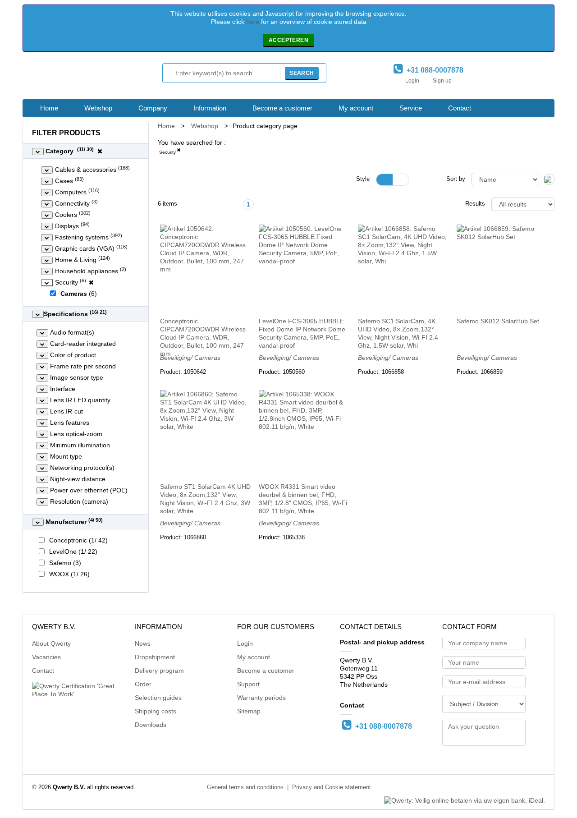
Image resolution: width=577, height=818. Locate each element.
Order (143, 684)
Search (301, 73)
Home (49, 108)
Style (363, 179)
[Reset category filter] (91, 282)
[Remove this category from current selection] (178, 151)
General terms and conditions (245, 787)
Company (152, 108)
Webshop (98, 108)
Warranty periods (261, 697)
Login (412, 81)
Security (167, 152)
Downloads (150, 724)
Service (410, 108)
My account (356, 108)
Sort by (455, 179)
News (143, 643)
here (252, 21)
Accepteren (288, 40)
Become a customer (282, 108)
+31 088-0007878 (433, 70)
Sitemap (249, 711)
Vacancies (46, 657)
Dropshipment (155, 657)
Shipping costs (155, 711)
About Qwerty (51, 643)
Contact (459, 108)
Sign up (442, 81)
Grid (384, 179)
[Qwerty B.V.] (72, 78)
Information (209, 108)
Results (475, 204)
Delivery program (159, 670)
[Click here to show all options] (38, 151)
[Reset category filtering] (99, 151)
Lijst (401, 179)
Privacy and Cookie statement (331, 787)
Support (248, 684)
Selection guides (158, 697)
